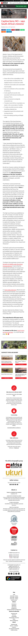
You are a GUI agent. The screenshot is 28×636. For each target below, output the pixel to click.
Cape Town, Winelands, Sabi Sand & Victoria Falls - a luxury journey (20, 375)
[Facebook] (9, 574)
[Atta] (14, 545)
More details (7, 364)
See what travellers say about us (14, 427)
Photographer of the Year (14, 617)
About (14, 622)
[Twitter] (11, 574)
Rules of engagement (14, 620)
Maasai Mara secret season (6, 374)
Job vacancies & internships (14, 628)
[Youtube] (14, 574)
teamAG (13, 27)
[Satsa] (14, 540)
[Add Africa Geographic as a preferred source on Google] (14, 580)
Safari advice (14, 606)
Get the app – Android (14, 597)
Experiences (14, 605)
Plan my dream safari (21, 6)
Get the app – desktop (14, 598)
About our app (14, 600)
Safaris (14, 601)
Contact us (14, 627)
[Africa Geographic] (4, 3)
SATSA (12, 422)
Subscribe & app (14, 613)
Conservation (14, 616)
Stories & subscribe (14, 611)
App (14, 592)
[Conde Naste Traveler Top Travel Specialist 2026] (14, 534)
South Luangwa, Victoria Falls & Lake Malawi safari (6, 362)
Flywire (7, 418)
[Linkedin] (19, 574)
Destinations (14, 604)
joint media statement (10, 289)
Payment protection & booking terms (14, 609)
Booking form (14, 608)
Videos (14, 619)
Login (14, 594)
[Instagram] (16, 574)
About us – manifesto (14, 625)
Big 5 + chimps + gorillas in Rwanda (20, 362)
